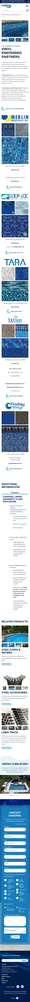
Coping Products (21, 880)
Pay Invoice (5, 980)
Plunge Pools (11, 891)
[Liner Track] (15, 716)
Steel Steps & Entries (11, 651)
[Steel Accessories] (15, 676)
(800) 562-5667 (15, 243)
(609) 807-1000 (15, 170)
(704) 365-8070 (15, 363)
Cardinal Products (15, 14)
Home (3, 14)
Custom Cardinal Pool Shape (11, 887)
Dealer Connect (6, 976)
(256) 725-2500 (15, 307)
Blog (3, 978)
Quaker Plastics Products (21, 885)
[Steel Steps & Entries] (15, 634)
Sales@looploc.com (18, 247)
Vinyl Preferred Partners (21, 899)
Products (7, 14)
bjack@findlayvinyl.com (15, 463)
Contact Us (5, 974)
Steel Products (10, 898)
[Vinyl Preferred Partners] (15, 28)
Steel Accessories (14, 692)
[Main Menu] (27, 6)
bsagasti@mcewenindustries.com (15, 383)
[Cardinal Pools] (6, 6)
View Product (7, 663)
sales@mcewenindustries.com (15, 387)
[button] (10, 795)
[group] (15, 784)
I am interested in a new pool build (10, 909)
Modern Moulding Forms (21, 893)
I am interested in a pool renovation (22, 909)
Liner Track (10, 732)
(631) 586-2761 (15, 181)
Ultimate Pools (10, 894)
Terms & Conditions (14, 993)
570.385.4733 (14, 972)
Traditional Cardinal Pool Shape (11, 881)
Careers (4, 982)
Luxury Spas (22, 889)
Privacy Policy (23, 993)
